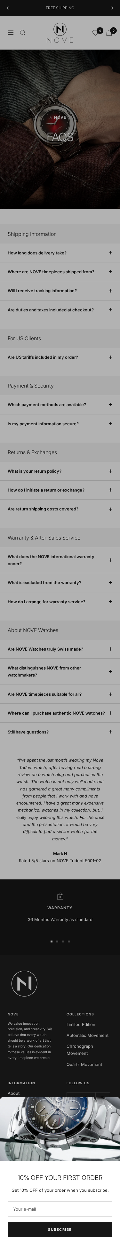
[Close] (110, 1107)
